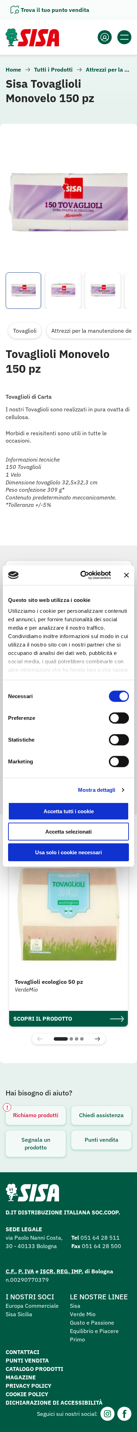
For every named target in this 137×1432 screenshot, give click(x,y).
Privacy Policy (28, 1385)
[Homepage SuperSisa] (32, 1195)
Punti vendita (101, 1139)
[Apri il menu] (124, 37)
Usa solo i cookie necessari (68, 852)
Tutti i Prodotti (53, 69)
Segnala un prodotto (35, 1143)
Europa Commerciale (32, 1305)
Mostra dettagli (97, 790)
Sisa (75, 1305)
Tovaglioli (25, 330)
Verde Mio (83, 1314)
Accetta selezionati (68, 832)
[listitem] (23, 290)
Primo (77, 1339)
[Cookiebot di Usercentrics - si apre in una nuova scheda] (83, 575)
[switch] (119, 717)
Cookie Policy (27, 1394)
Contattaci (22, 1351)
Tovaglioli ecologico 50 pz (49, 981)
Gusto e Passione (92, 1322)
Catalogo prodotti (34, 1368)
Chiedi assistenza (101, 1115)
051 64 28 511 (100, 1237)
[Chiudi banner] (126, 575)
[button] (61, 1039)
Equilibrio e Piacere (94, 1330)
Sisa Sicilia (19, 1314)
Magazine (21, 1377)
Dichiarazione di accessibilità (54, 1402)
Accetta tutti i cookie (69, 811)
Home (13, 69)
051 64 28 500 (101, 1245)
